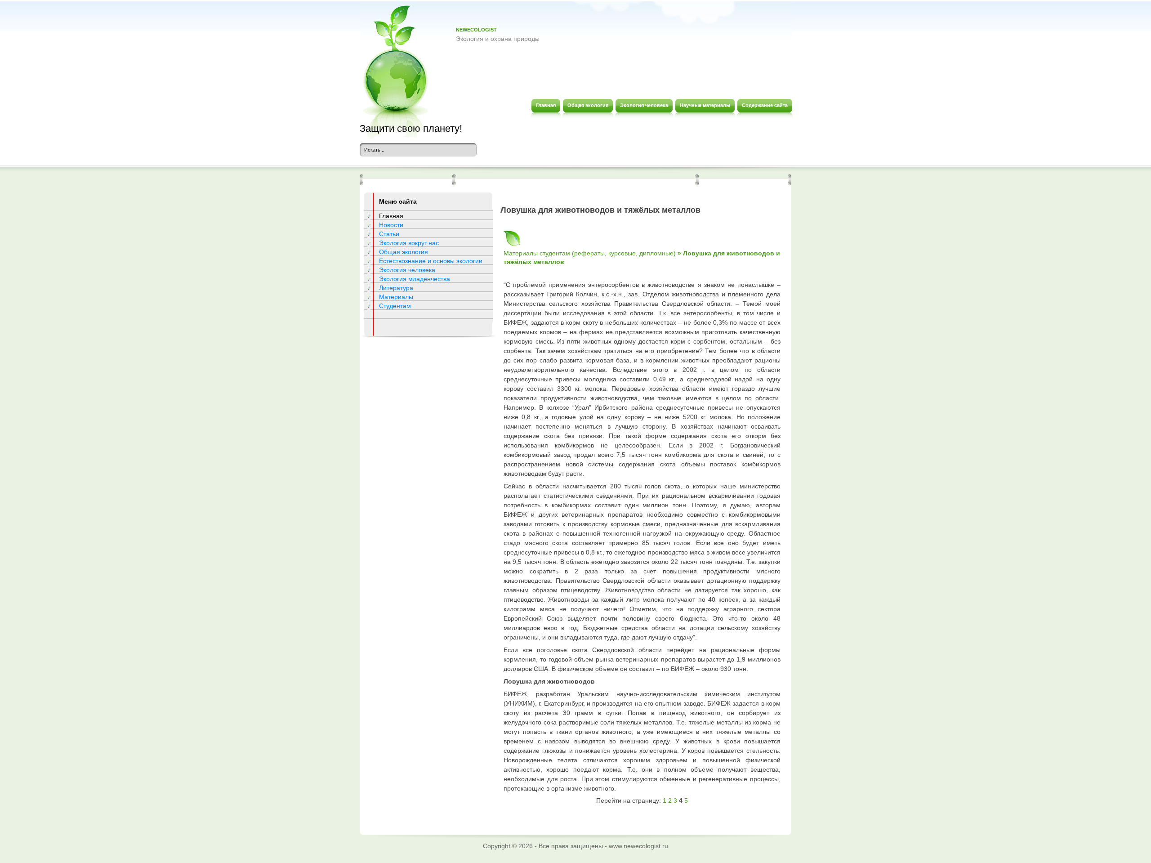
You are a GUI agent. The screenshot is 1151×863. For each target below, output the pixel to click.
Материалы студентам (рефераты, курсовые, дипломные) (590, 253)
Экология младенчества (414, 278)
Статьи (389, 233)
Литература (396, 287)
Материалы (396, 296)
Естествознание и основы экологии (430, 260)
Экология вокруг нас (409, 242)
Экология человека (407, 269)
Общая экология (403, 251)
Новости (391, 224)
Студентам (395, 305)
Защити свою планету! (411, 128)
